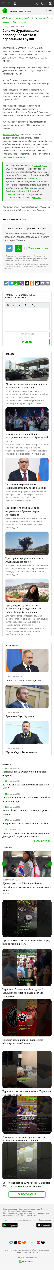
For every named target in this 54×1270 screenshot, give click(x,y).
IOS (45, 165)
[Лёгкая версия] (15, 3)
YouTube (37, 197)
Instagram (21, 191)
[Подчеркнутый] (19, 305)
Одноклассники (14, 194)
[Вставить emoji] (32, 305)
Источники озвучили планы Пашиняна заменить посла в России (25, 485)
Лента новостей (19, 22)
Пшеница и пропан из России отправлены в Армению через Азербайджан (22, 511)
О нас (4, 1220)
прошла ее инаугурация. (13, 157)
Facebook (10, 191)
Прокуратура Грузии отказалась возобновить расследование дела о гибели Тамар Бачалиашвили (24, 608)
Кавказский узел (11, 134)
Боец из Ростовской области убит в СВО (25, 823)
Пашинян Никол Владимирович (23, 680)
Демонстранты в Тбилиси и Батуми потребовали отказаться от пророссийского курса (27, 886)
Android (37, 165)
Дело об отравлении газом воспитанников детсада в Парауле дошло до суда (25, 834)
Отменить (27, 342)
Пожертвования (45, 1220)
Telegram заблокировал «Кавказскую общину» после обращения (22, 1041)
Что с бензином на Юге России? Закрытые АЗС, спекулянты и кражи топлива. (26, 1184)
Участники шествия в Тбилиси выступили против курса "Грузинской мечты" (26, 437)
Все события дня (43, 841)
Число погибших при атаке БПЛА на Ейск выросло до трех (26, 799)
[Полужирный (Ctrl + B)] (8, 305)
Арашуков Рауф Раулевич (19, 716)
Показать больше (27, 1194)
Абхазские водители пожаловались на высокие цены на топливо (26, 385)
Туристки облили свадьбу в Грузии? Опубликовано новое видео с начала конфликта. (22, 992)
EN (9, 3)
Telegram (33, 178)
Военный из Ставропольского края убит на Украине (26, 812)
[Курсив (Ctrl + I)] (14, 305)
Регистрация (27, 334)
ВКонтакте (33, 191)
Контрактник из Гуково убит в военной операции (24, 773)
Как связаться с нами (22, 1220)
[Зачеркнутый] (25, 305)
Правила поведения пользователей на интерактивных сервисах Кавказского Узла (27, 1251)
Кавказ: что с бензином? (17, 18)
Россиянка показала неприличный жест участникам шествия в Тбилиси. (24, 1138)
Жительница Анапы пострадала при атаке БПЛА (25, 786)
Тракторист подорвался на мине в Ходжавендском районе (24, 559)
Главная (5, 22)
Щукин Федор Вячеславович (21, 752)
